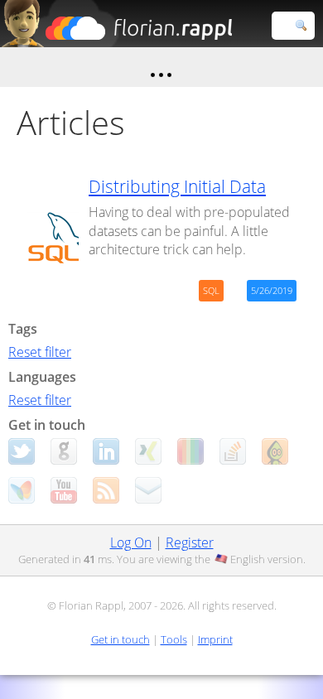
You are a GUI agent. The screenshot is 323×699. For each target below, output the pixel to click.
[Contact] (148, 490)
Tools (174, 639)
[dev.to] (190, 451)
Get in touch (120, 639)
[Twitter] (21, 451)
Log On (131, 542)
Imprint (215, 639)
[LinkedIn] (106, 451)
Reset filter (39, 352)
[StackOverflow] (232, 451)
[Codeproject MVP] (275, 451)
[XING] (148, 451)
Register (190, 542)
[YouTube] (64, 490)
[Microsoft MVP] (21, 490)
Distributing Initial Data (177, 186)
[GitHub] (64, 451)
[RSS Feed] (106, 490)
